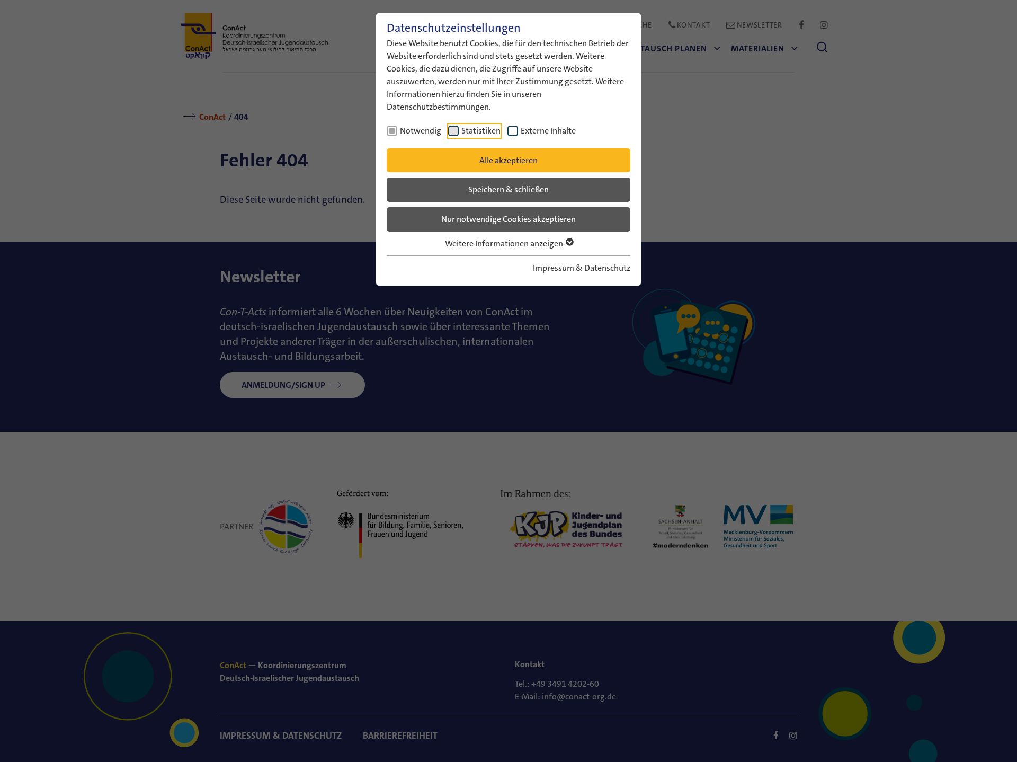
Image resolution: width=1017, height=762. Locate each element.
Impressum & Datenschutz (581, 267)
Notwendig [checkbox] (420, 130)
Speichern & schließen (508, 189)
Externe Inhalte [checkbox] (548, 130)
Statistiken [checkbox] (481, 130)
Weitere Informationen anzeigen (505, 243)
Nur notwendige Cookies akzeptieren (508, 219)
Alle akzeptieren (508, 160)
